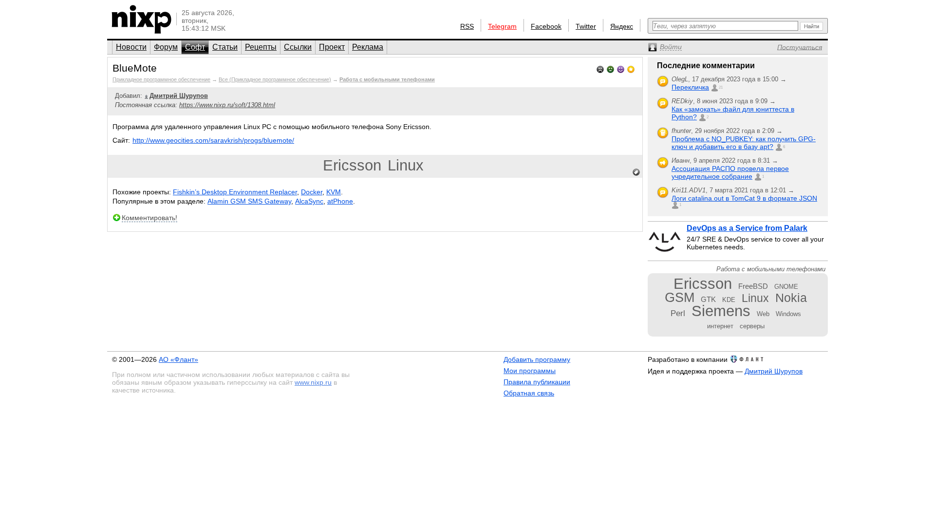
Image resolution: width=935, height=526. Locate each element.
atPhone (340, 201)
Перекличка (690, 87)
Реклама (367, 47)
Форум (166, 47)
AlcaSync (309, 201)
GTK (708, 299)
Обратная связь (529, 393)
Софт (195, 47)
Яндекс (621, 26)
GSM (679, 297)
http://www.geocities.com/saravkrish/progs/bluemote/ (213, 140)
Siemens (721, 310)
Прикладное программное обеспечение (161, 79)
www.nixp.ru (313, 382)
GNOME (786, 286)
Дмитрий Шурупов (774, 371)
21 (721, 87)
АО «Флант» (178, 359)
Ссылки (298, 47)
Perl (678, 313)
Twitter (586, 26)
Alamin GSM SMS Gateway (249, 201)
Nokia (791, 297)
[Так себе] (610, 68)
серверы (752, 326)
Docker (311, 192)
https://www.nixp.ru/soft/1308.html (227, 105)
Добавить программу (537, 359)
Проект (332, 47)
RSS (467, 26)
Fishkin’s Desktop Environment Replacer (235, 192)
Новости (131, 47)
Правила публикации (537, 382)
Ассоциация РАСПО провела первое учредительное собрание (730, 172)
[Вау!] (631, 68)
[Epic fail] (600, 68)
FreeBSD (753, 286)
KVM (333, 192)
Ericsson (352, 165)
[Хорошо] (620, 68)
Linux (406, 165)
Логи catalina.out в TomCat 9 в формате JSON (744, 198)
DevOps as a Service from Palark (747, 228)
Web (763, 314)
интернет (720, 326)
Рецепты (261, 47)
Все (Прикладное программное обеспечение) (275, 79)
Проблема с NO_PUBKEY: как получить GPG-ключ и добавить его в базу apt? (744, 142)
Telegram (502, 26)
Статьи (225, 47)
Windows (788, 314)
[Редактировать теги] (636, 172)
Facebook (546, 26)
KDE (728, 299)
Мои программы (530, 371)
